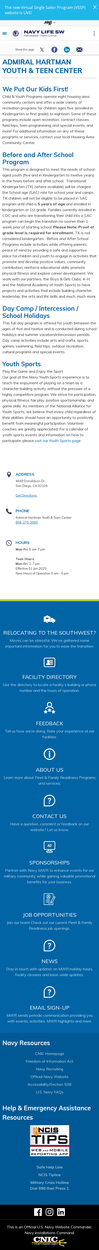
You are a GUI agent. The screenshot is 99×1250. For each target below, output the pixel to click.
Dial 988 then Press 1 (49, 1188)
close (95, 7)
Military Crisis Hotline (50, 1182)
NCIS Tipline (49, 1174)
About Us (49, 769)
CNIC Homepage (49, 1053)
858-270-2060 (27, 522)
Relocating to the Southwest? (49, 632)
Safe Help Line (49, 1167)
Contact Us (49, 816)
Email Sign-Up (49, 1007)
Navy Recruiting (49, 1069)
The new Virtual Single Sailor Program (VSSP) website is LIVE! (45, 10)
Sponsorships (49, 862)
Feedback (49, 723)
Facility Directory (49, 677)
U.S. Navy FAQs (49, 1092)
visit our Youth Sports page (58, 440)
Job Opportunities (49, 914)
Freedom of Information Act (49, 1061)
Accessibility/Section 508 (49, 1084)
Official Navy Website (49, 1076)
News (50, 961)
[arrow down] (49, 23)
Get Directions (26, 495)
